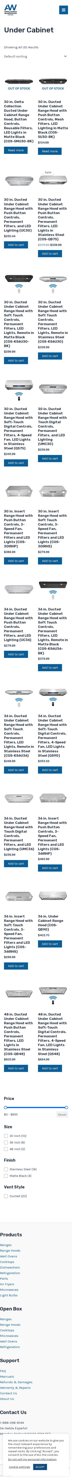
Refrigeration (10, 1273)
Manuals (7, 1376)
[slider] (5, 1107)
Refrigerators (10, 1347)
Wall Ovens (8, 1256)
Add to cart (16, 245)
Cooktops (7, 1262)
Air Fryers (7, 1284)
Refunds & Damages (16, 1382)
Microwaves (9, 1290)
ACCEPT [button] (40, 1466)
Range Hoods (10, 1250)
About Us (7, 1399)
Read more (16, 150)
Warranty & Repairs (15, 1388)
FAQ (3, 1371)
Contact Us (8, 1393)
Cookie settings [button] (19, 1467)
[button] (36, 1136)
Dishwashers (10, 1267)
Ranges (6, 1245)
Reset (62, 1114)
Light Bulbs (9, 1295)
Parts (4, 1278)
